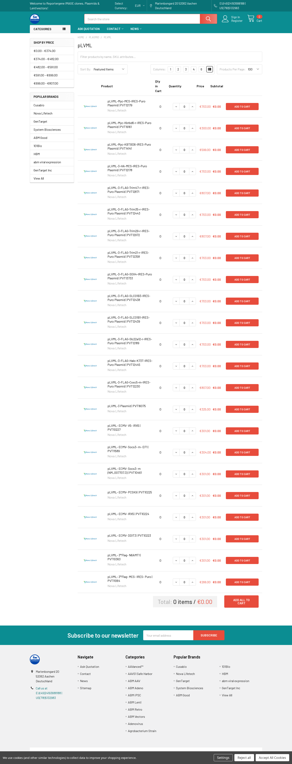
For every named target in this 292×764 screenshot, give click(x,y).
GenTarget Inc (43, 170)
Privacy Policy (233, 750)
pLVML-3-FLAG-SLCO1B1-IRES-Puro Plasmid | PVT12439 (128, 319)
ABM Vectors (136, 716)
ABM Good (40, 137)
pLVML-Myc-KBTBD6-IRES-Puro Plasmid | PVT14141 (129, 146)
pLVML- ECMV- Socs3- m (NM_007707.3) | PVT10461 (124, 470)
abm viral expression (47, 162)
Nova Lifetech (43, 113)
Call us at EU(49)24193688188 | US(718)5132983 (49, 693)
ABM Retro (135, 709)
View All (39, 178)
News (135, 29)
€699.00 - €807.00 (46, 83)
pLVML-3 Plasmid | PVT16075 (126, 406)
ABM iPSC (134, 695)
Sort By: (85, 69)
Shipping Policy (117, 750)
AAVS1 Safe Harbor (140, 674)
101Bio (38, 146)
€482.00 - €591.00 (46, 67)
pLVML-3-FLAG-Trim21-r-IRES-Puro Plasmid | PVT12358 (128, 254)
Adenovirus (135, 724)
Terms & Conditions (59, 750)
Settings (223, 757)
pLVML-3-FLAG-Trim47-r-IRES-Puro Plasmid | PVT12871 (128, 189)
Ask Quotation (89, 29)
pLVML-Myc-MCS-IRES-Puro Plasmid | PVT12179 (126, 103)
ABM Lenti (135, 702)
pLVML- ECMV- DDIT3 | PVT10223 (129, 535)
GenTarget (40, 121)
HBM (37, 154)
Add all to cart (241, 601)
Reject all (244, 757)
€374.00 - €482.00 (46, 59)
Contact (114, 29)
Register (237, 20)
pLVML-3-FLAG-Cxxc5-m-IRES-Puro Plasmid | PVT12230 (128, 384)
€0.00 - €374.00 (44, 51)
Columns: (159, 69)
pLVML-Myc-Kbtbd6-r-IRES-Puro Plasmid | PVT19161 (129, 125)
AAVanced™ (135, 666)
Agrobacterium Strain (142, 731)
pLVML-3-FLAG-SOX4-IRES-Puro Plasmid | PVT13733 (129, 276)
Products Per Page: (232, 69)
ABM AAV (134, 681)
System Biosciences (47, 129)
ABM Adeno (135, 688)
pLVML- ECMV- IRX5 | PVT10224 (128, 514)
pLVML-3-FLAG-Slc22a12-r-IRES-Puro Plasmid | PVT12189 (129, 341)
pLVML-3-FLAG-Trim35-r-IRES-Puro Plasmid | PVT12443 (128, 211)
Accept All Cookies (272, 757)
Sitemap (85, 688)
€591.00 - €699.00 (46, 75)
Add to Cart (242, 106)
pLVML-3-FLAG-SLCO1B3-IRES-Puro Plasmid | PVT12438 (128, 298)
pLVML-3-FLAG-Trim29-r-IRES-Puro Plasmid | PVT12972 (128, 233)
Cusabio (39, 105)
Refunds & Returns (175, 750)
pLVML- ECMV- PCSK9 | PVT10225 (129, 492)
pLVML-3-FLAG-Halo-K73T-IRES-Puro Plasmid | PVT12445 (129, 362)
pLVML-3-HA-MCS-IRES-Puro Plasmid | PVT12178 (127, 168)
